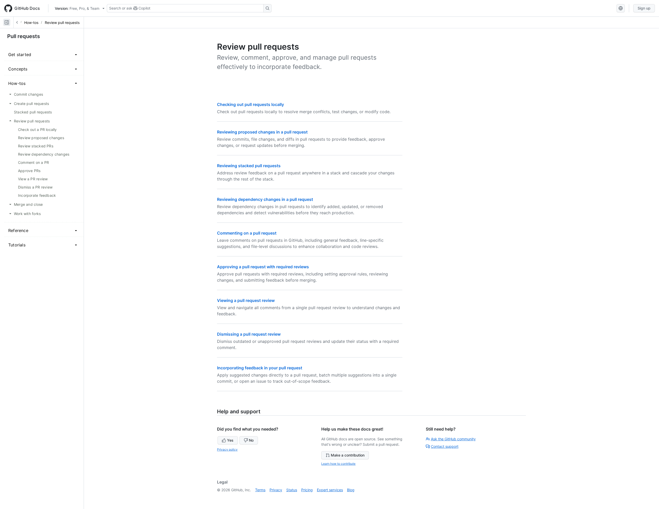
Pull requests (23, 36)
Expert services (330, 490)
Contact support (444, 446)
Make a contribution (348, 455)
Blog (350, 490)
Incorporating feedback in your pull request (259, 367)
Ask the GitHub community (453, 439)
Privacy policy (227, 449)
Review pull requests (62, 22)
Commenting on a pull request (246, 233)
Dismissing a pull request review (249, 334)
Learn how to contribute (338, 464)
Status (291, 490)
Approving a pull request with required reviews (263, 266)
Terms (260, 490)
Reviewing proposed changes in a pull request (262, 132)
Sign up (644, 8)
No (251, 440)
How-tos (31, 22)
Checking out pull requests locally (250, 104)
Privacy (276, 490)
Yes (230, 440)
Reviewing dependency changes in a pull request (265, 199)
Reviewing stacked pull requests (249, 165)
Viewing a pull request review (246, 300)
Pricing (307, 490)
